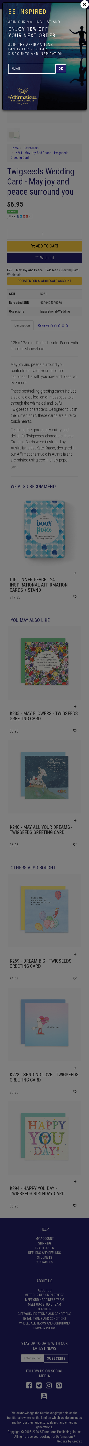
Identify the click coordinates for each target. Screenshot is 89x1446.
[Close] (84, 4)
